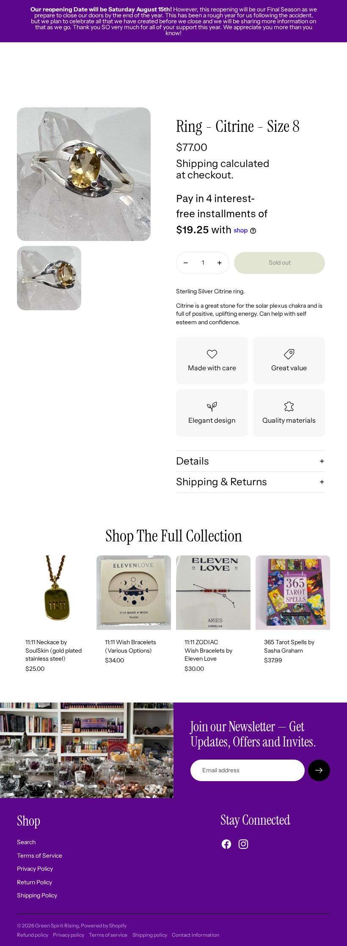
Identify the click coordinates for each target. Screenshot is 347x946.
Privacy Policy (35, 868)
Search (26, 842)
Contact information (195, 935)
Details (192, 461)
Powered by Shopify (104, 925)
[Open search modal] (284, 75)
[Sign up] (319, 771)
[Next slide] (164, 592)
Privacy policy (68, 935)
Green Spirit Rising (57, 925)
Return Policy (34, 882)
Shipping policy (149, 935)
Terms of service (108, 935)
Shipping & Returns (221, 482)
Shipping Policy (37, 895)
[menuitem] (238, 75)
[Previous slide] (103, 592)
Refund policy (32, 935)
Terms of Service (39, 855)
